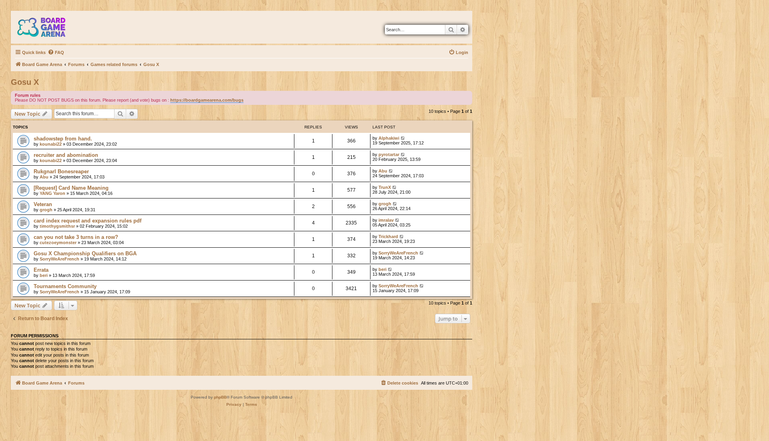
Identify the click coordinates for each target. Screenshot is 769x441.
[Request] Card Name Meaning (71, 188)
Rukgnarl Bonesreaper (61, 171)
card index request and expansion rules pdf (87, 221)
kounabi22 (51, 144)
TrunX (384, 187)
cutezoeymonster (58, 242)
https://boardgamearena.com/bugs (207, 100)
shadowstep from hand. (63, 139)
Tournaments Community (65, 286)
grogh (46, 209)
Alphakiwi (388, 138)
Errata (41, 270)
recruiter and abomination (66, 155)
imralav (386, 220)
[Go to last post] (403, 138)
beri (44, 275)
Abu (44, 176)
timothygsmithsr (57, 226)
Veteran (43, 204)
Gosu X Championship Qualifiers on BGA (85, 254)
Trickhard (388, 236)
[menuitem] (56, 52)
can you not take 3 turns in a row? (76, 237)
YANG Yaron (52, 193)
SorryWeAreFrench (59, 259)
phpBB (220, 397)
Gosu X (25, 82)
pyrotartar (388, 154)
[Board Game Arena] (47, 27)
